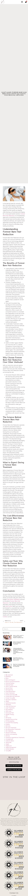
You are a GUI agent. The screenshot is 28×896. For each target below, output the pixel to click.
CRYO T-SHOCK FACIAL (11, 686)
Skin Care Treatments (11, 727)
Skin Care (8, 726)
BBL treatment (9, 675)
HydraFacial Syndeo (11, 703)
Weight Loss (9, 745)
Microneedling (9, 709)
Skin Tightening (9, 731)
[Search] (23, 629)
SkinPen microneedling (11, 734)
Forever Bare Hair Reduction (13, 696)
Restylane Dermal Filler (11, 719)
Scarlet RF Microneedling (12, 722)
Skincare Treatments (11, 732)
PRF (7, 716)
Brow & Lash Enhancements (13, 681)
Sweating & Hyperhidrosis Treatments (15, 737)
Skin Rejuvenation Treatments (13, 729)
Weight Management (11, 747)
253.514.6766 (14, 762)
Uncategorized (9, 739)
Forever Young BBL (10, 698)
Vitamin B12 (8, 742)
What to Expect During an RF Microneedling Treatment (19, 643)
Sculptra (8, 724)
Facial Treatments (10, 693)
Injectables (8, 704)
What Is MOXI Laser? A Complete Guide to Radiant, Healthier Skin (18, 636)
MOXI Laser (8, 711)
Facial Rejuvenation (10, 691)
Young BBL (8, 750)
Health (7, 701)
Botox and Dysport (10, 680)
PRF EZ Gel (8, 717)
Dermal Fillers (9, 688)
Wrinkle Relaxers (10, 749)
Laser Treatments (10, 708)
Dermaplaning (9, 689)
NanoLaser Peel (10, 712)
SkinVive (8, 736)
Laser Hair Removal (11, 706)
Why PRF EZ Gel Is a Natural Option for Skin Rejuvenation (18, 659)
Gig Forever (9, 606)
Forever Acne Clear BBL (11, 694)
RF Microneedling (10, 721)
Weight (7, 744)
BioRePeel (8, 676)
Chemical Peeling (10, 683)
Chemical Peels (9, 684)
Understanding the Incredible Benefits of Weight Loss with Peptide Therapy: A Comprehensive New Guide (18, 651)
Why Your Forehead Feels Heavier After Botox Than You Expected (19, 665)
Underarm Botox (10, 740)
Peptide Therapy (10, 714)
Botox (7, 678)
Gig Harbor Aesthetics (11, 699)
